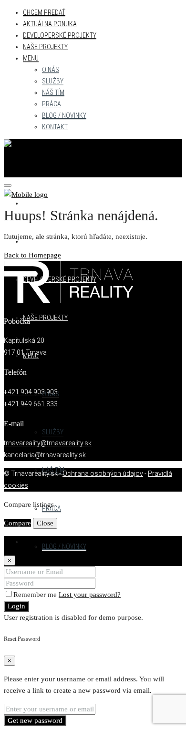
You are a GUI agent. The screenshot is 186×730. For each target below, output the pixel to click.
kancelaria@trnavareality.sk (45, 455)
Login (16, 606)
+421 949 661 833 (31, 404)
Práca (51, 104)
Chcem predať (44, 12)
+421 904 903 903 (31, 392)
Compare (17, 523)
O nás (50, 69)
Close (45, 523)
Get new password (35, 720)
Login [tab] (32, 541)
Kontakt (55, 127)
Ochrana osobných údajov (102, 473)
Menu (31, 58)
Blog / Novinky (64, 115)
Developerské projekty (59, 35)
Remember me (36, 594)
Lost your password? (90, 594)
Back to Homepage (32, 255)
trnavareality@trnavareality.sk (48, 443)
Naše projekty (45, 47)
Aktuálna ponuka (50, 24)
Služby (52, 81)
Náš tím (53, 92)
